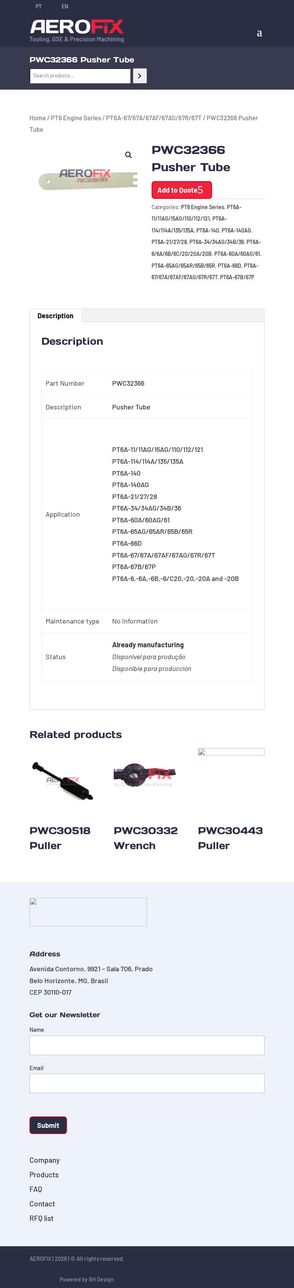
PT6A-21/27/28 (169, 242)
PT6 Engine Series (76, 117)
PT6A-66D (229, 265)
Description (56, 315)
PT (39, 6)
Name (36, 1029)
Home (37, 117)
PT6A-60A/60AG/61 (237, 253)
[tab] (55, 315)
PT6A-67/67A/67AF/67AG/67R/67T (154, 117)
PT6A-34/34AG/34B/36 (216, 242)
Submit (48, 1125)
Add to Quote (177, 190)
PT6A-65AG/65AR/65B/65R (183, 265)
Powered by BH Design (87, 1279)
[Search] (140, 75)
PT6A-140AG (236, 230)
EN (65, 6)
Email (36, 1067)
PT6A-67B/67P (237, 277)
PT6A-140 (207, 230)
